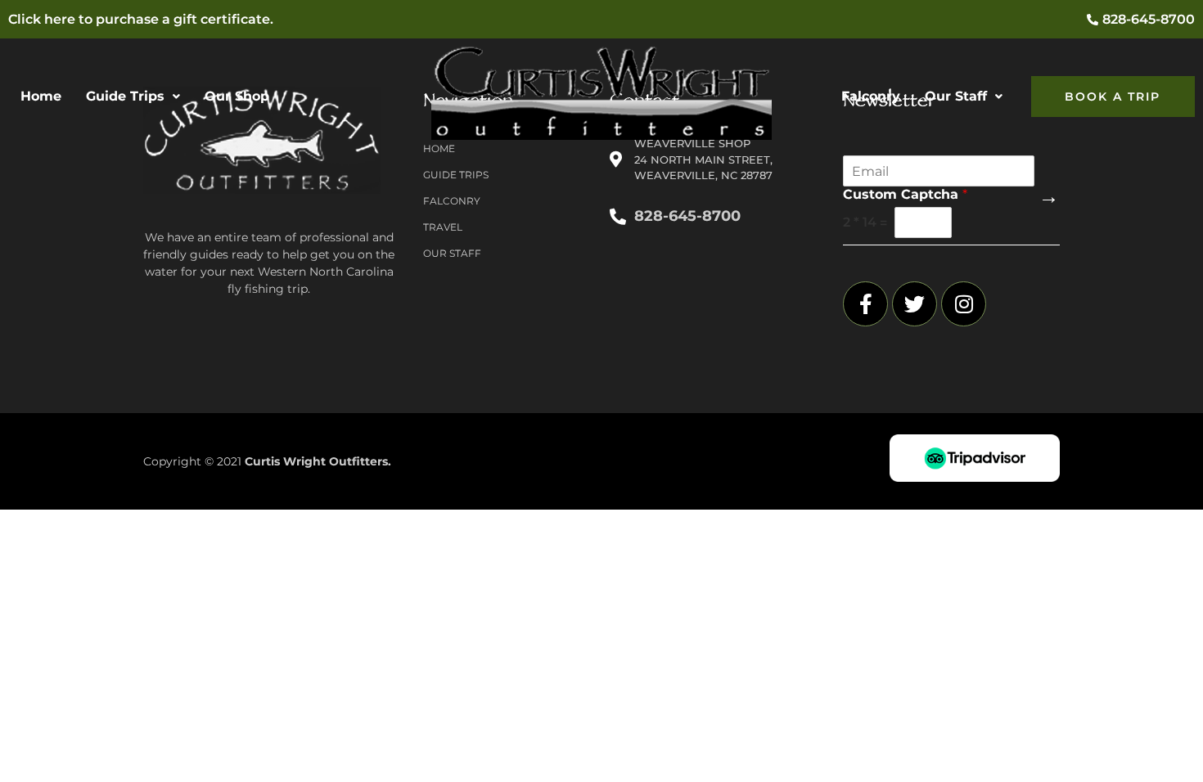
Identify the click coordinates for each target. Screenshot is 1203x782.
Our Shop (237, 96)
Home (40, 96)
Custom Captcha (905, 194)
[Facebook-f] (865, 303)
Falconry (870, 96)
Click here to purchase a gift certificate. (140, 19)
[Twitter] (914, 303)
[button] (133, 96)
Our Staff (956, 96)
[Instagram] (963, 303)
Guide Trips (125, 96)
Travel (442, 227)
